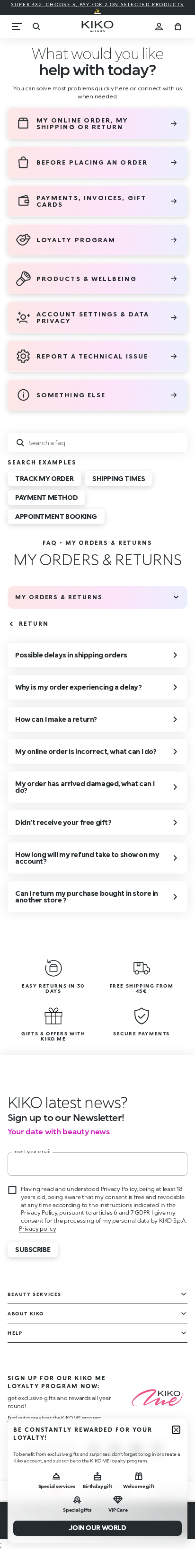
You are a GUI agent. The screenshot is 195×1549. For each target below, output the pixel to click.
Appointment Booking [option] (56, 516)
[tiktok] (136, 1449)
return (34, 623)
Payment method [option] (46, 497)
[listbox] (97, 499)
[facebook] (115, 1449)
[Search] (36, 26)
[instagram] (94, 1449)
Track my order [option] (44, 478)
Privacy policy (37, 1228)
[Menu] (17, 26)
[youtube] (156, 1449)
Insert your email (32, 1151)
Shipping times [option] (118, 478)
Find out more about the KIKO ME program (55, 1417)
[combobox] (97, 442)
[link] (50, 542)
